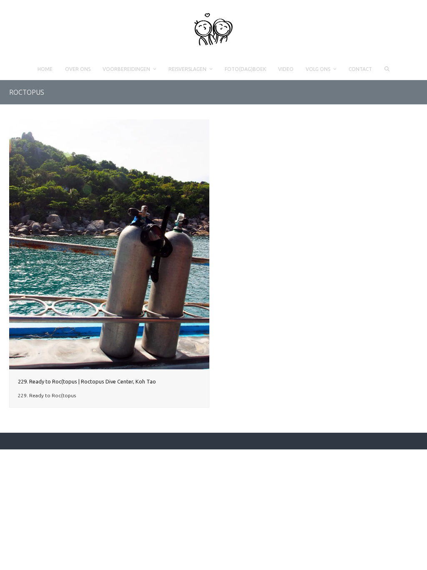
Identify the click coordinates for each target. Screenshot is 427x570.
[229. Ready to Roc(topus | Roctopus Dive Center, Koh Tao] (109, 244)
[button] (386, 69)
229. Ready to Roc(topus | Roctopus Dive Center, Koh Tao (87, 381)
